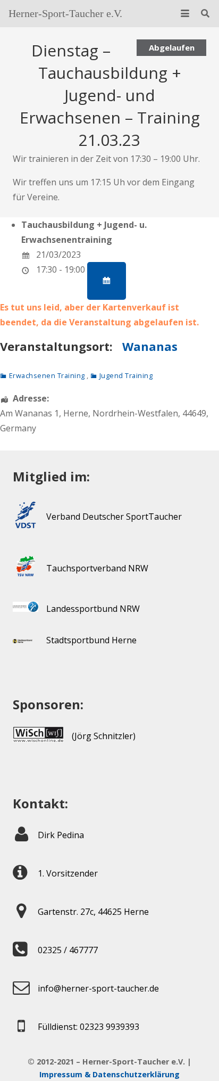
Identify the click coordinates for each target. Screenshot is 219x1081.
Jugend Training (126, 375)
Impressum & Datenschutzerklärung (109, 1074)
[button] (185, 13)
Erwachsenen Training (47, 375)
